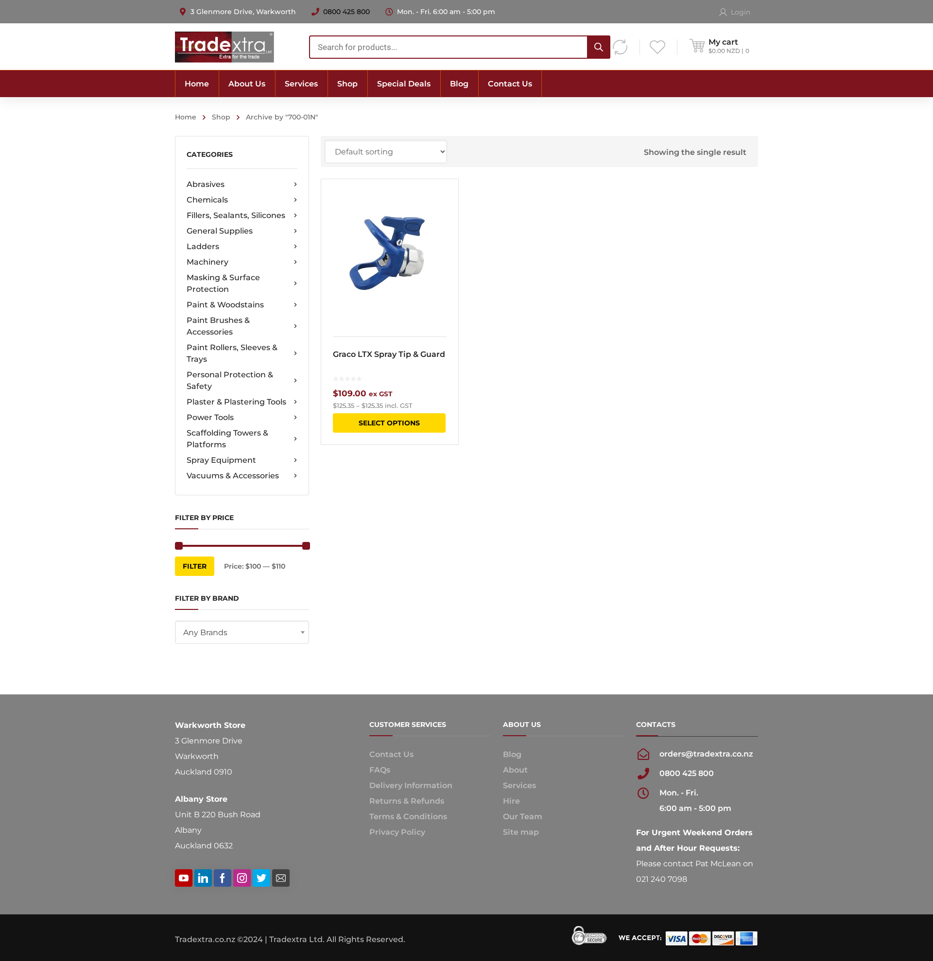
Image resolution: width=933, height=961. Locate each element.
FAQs (379, 770)
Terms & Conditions (408, 816)
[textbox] (242, 633)
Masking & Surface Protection (223, 283)
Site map (521, 832)
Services (519, 785)
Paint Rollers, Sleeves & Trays (232, 353)
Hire (511, 801)
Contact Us (391, 754)
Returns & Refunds (406, 801)
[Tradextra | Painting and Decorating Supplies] (224, 46)
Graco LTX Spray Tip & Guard (389, 354)
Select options (389, 423)
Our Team (522, 816)
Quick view (389, 252)
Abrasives (206, 184)
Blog (512, 754)
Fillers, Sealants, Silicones (236, 215)
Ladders (203, 246)
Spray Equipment (221, 460)
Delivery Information (410, 785)
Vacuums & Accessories (233, 475)
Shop (221, 117)
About (515, 770)
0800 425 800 (346, 11)
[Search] (598, 47)
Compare (444, 218)
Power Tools (210, 417)
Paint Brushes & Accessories (218, 326)
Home (185, 117)
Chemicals (207, 199)
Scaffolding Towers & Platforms (227, 438)
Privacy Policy (397, 832)
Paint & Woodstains (225, 304)
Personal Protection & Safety (230, 380)
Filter (195, 566)
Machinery (207, 262)
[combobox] (459, 47)
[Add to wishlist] (444, 200)
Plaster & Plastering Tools (236, 401)
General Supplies (220, 231)
